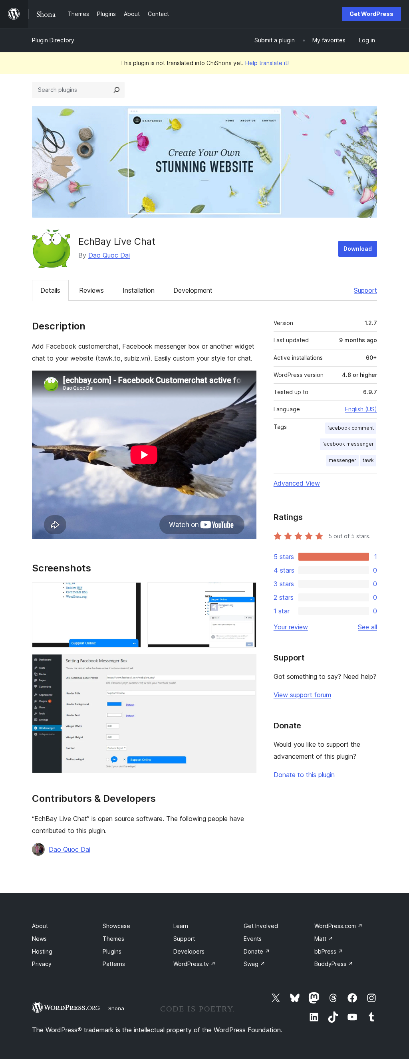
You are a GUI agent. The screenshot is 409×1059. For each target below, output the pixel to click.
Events (253, 938)
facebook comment (351, 428)
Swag (254, 963)
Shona (116, 1008)
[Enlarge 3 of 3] (246, 665)
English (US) (361, 409)
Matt (323, 938)
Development (192, 290)
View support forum (302, 695)
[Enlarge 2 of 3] (246, 593)
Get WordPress (371, 13)
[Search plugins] (117, 90)
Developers (188, 951)
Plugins (112, 951)
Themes (113, 938)
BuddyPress (333, 963)
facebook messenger (348, 444)
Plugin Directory (53, 40)
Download (357, 248)
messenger (342, 460)
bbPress (328, 951)
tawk (368, 460)
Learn (180, 925)
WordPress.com (338, 925)
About (40, 925)
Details (50, 290)
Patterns (114, 963)
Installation (139, 290)
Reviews (91, 290)
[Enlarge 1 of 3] (130, 593)
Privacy (42, 963)
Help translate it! (267, 62)
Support (365, 290)
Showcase (116, 925)
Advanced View (297, 483)
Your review (291, 627)
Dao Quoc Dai (109, 255)
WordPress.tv (194, 963)
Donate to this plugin (304, 775)
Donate (257, 951)
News (39, 938)
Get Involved (261, 925)
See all (367, 627)
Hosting (42, 951)
